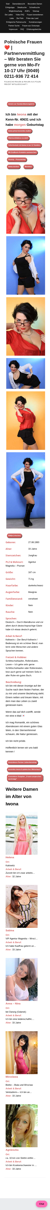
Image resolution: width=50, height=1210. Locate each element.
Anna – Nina (13, 1003)
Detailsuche (22, 7)
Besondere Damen (35, 4)
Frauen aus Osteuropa (30, 26)
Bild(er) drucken (14, 535)
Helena (10, 857)
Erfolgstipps (10, 7)
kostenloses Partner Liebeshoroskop (22, 762)
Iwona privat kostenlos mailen (19, 131)
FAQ (22, 29)
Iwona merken (13, 167)
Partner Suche (13, 26)
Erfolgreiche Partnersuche (16, 22)
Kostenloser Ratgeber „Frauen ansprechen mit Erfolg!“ (24, 778)
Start (8, 4)
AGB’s (27, 11)
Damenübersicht (18, 4)
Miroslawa (12, 1076)
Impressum (13, 29)
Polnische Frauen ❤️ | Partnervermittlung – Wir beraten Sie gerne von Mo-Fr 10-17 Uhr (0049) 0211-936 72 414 (24, 59)
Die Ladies (9, 15)
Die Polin (20, 18)
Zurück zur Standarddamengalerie (21, 104)
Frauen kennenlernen (35, 15)
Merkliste (28, 167)
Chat (41, 1204)
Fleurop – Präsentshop (16, 159)
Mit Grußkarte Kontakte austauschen (22, 152)
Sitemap (36, 11)
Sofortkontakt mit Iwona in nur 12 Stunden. (24, 145)
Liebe (12, 18)
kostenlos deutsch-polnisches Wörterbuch (24, 769)
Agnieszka (12, 1149)
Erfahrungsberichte (34, 29)
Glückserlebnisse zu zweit (18, 138)
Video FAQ (20, 15)
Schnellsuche (34, 7)
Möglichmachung (15, 11)
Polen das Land (32, 18)
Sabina (10, 930)
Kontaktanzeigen (35, 22)
